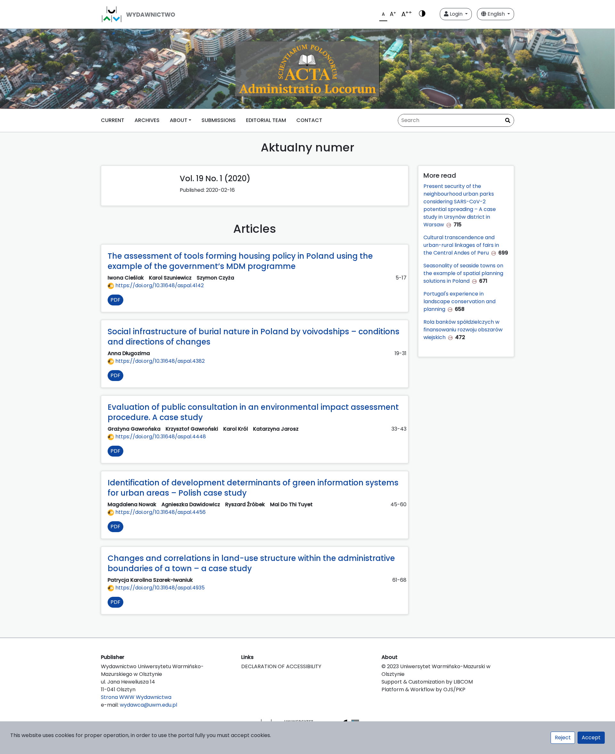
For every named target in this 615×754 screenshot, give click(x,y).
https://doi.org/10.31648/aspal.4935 (159, 587)
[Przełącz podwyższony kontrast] (422, 14)
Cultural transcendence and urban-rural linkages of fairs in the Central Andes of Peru (461, 245)
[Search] (507, 121)
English (496, 14)
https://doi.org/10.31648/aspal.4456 (160, 512)
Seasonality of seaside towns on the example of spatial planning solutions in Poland (463, 273)
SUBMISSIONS (218, 120)
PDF (115, 300)
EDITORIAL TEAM (266, 120)
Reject (563, 737)
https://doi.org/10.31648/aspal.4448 (160, 436)
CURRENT (112, 120)
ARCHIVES (147, 120)
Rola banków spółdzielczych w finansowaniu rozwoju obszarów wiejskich (463, 329)
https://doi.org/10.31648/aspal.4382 (159, 361)
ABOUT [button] (178, 120)
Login (456, 14)
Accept (591, 737)
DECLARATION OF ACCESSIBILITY (281, 666)
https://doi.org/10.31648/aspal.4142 (159, 285)
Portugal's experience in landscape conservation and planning (459, 301)
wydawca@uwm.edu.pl (148, 705)
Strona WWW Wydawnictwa (136, 697)
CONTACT (309, 120)
